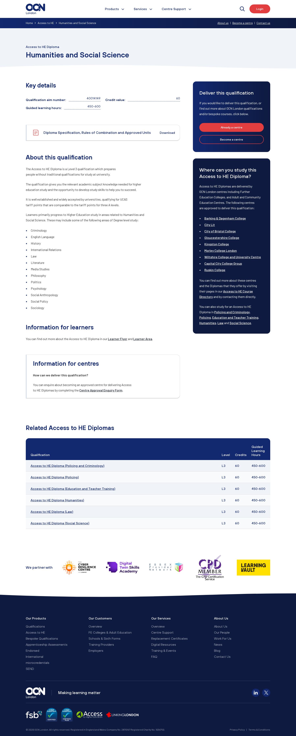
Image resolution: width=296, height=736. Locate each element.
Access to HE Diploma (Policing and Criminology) (68, 465)
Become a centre (242, 23)
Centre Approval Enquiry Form (100, 390)
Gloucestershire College (221, 237)
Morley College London (220, 250)
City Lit (209, 225)
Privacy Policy (237, 729)
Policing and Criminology (232, 312)
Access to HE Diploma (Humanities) (57, 500)
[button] (231, 127)
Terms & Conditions (259, 729)
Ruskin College (214, 270)
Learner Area (142, 339)
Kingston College (216, 244)
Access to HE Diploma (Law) (52, 511)
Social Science (240, 323)
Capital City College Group (223, 263)
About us (223, 23)
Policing (205, 317)
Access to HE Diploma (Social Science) (60, 523)
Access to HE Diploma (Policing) (55, 477)
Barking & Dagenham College (225, 218)
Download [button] (167, 132)
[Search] (242, 8)
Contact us (263, 23)
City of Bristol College (220, 231)
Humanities (207, 323)
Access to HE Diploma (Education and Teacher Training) (73, 488)
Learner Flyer (117, 339)
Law (220, 323)
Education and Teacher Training (235, 317)
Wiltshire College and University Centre (232, 257)
